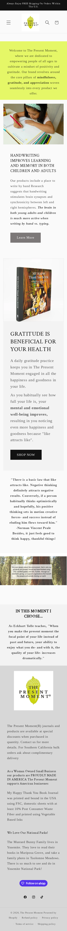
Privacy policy (50, 917)
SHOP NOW (26, 455)
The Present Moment (31, 912)
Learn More (25, 237)
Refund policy (30, 917)
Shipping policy (47, 924)
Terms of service (24, 924)
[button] (8, 22)
